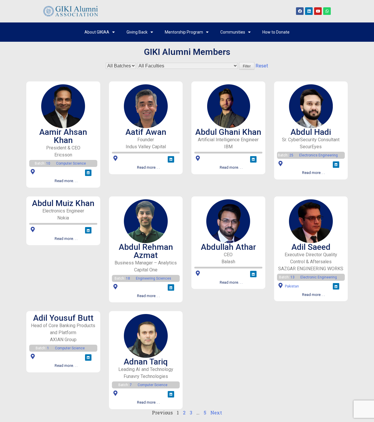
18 (128, 278)
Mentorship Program (184, 32)
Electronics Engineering (318, 155)
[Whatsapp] (327, 11)
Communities (232, 32)
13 (292, 277)
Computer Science (71, 163)
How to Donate (276, 32)
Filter (247, 66)
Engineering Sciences (153, 278)
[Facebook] (300, 11)
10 (48, 163)
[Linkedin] (309, 11)
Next (216, 412)
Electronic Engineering (318, 277)
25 (291, 155)
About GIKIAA (96, 32)
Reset (262, 66)
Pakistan (292, 286)
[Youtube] (318, 11)
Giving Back (137, 32)
